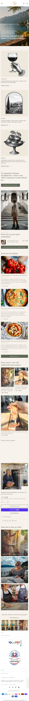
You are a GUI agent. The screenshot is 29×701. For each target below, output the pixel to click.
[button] (23, 3)
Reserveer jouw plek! (10, 185)
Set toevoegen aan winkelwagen (14, 247)
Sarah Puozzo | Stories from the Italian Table (15, 700)
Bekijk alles (14, 356)
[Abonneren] (27, 677)
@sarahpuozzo (14, 617)
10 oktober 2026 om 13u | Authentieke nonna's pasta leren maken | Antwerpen (7, 389)
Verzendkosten (10, 498)
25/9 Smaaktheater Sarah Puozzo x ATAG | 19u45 (12, 241)
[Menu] (2, 3)
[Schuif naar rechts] (26, 487)
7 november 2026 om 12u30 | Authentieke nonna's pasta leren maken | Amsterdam (21, 387)
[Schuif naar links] (23, 487)
